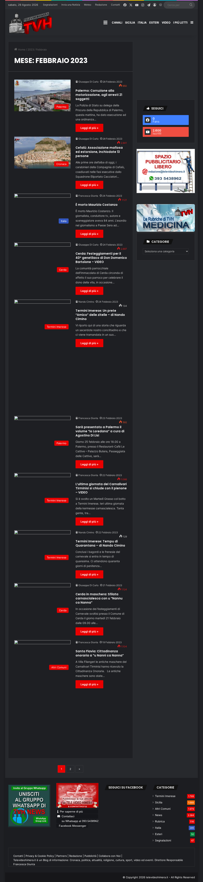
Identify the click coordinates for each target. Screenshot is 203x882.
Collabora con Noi (110, 855)
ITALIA (142, 22)
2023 (31, 49)
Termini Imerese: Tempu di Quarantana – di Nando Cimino (100, 543)
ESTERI (154, 22)
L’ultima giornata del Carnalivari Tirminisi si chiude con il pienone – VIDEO (101, 488)
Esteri (158, 834)
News (158, 815)
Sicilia (158, 802)
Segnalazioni (50, 4)
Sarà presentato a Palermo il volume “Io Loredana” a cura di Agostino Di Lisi (100, 431)
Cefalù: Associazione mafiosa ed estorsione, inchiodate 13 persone (99, 152)
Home (21, 49)
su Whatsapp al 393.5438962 (79, 821)
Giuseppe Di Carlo (89, 81)
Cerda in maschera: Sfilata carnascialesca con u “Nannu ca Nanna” (99, 598)
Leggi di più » (89, 128)
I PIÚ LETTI (180, 22)
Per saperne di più (71, 811)
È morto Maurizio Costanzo (97, 205)
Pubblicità (90, 855)
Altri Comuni (162, 808)
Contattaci (68, 816)
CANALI (117, 22)
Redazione (101, 4)
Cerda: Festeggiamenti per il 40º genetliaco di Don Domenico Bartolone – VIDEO (101, 257)
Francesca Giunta (88, 195)
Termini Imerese (165, 796)
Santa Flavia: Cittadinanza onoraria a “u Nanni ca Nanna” (100, 653)
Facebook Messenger (72, 825)
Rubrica (160, 821)
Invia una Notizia (70, 4)
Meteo (87, 4)
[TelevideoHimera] (30, 23)
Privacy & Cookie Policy (40, 855)
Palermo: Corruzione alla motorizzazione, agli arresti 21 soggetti (99, 95)
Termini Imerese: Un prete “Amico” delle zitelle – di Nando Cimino (100, 315)
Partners (61, 855)
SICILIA (130, 22)
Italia (158, 827)
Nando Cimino (86, 301)
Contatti (115, 4)
